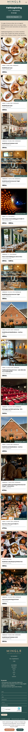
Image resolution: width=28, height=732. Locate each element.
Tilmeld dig (4, 714)
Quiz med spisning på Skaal (10, 599)
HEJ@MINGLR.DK (15, 658)
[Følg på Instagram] (14, 661)
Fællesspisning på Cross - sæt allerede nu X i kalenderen (14, 370)
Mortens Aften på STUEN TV (10, 524)
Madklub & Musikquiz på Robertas (12, 561)
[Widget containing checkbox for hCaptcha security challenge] (11, 709)
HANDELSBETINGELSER (5, 719)
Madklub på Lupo (7, 68)
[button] (26, 2)
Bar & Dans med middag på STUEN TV (13, 219)
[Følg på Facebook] (13, 661)
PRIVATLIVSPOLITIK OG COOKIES (18, 719)
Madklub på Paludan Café (10, 143)
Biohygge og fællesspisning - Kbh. (12, 409)
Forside (9, 10)
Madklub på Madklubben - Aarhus (12, 332)
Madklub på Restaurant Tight (11, 181)
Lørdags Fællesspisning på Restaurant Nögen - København (14, 485)
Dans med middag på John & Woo (12, 256)
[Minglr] (14, 2)
